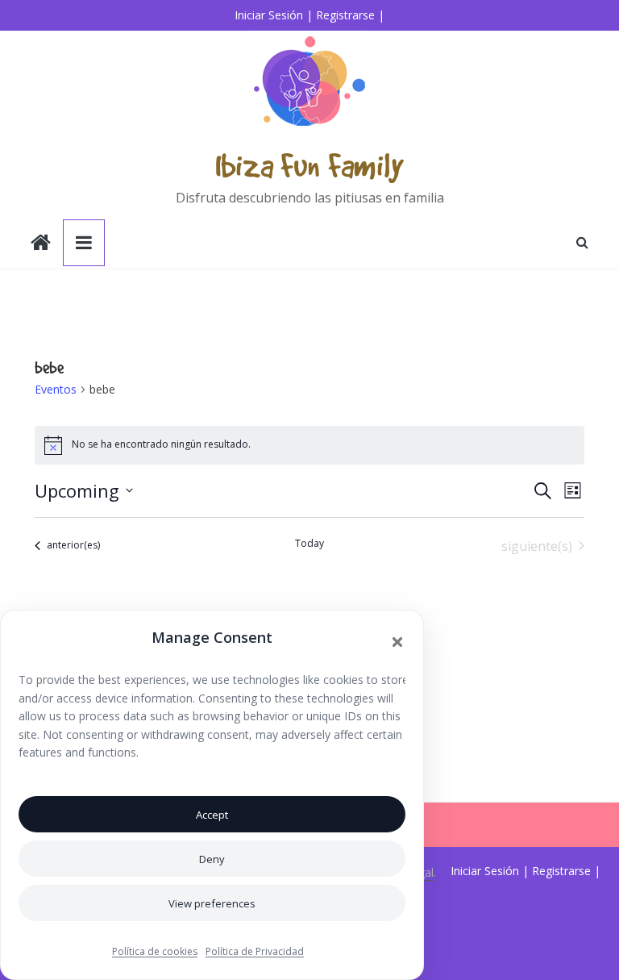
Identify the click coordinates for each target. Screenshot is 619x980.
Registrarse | (350, 15)
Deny (212, 859)
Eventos (56, 389)
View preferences (211, 903)
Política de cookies (154, 951)
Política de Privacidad (255, 951)
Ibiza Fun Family (309, 165)
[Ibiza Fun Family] (41, 244)
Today (309, 543)
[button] (397, 642)
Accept (212, 814)
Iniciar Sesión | (274, 15)
